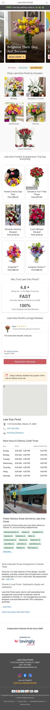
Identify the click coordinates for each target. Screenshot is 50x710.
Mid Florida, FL (33, 547)
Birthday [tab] (12, 68)
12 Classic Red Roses (19, 329)
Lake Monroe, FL (35, 544)
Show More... (7, 551)
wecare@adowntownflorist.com (25, 667)
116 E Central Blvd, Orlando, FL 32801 (25, 662)
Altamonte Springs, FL (11, 532)
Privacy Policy (22, 701)
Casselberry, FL (37, 532)
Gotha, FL (31, 536)
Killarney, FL (23, 540)
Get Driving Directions (15, 433)
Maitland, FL (21, 547)
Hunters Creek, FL (10, 540)
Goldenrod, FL (20, 536)
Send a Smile (15, 57)
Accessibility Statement (37, 701)
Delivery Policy (25, 704)
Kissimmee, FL (35, 540)
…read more (9, 579)
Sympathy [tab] (23, 68)
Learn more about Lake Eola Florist (15, 612)
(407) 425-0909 (13, 428)
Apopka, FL (25, 532)
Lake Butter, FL (9, 544)
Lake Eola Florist (25, 2)
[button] (45, 704)
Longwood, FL (9, 547)
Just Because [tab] (36, 68)
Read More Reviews (25, 361)
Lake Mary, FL (21, 544)
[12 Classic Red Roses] (7, 329)
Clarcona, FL (8, 536)
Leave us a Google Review (25, 682)
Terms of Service (9, 701)
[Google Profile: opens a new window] (30, 675)
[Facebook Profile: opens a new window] (25, 675)
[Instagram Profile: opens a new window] (19, 675)
